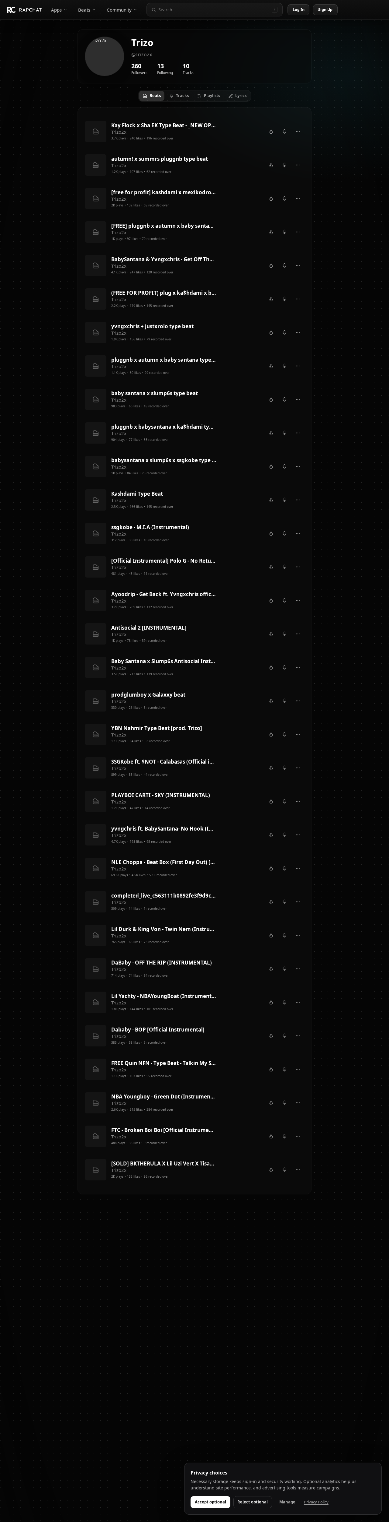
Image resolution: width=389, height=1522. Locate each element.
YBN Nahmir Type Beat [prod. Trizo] (156, 728)
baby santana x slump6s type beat (154, 393)
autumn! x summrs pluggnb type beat (159, 159)
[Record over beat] (284, 131)
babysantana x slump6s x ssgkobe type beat (163, 460)
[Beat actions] (298, 131)
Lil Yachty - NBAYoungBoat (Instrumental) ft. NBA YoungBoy (163, 996)
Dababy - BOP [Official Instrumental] (158, 1029)
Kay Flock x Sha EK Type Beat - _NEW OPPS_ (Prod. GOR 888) (163, 125)
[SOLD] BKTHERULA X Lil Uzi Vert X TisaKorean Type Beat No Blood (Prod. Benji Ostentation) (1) (163, 1163)
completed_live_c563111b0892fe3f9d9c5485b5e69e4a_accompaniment (163, 895)
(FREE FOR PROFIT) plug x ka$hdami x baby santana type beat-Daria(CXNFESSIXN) (163, 293)
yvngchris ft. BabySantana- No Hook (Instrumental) (163, 828)
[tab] (151, 96)
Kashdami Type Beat (137, 493)
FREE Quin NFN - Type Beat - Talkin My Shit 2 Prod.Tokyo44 (163, 1063)
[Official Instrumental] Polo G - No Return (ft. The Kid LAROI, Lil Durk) (163, 560)
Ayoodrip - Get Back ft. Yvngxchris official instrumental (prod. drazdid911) (163, 594)
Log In (299, 9)
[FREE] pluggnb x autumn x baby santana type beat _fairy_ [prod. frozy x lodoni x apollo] (163, 226)
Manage (287, 1502)
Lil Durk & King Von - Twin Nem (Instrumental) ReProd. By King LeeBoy (163, 929)
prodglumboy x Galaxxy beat (148, 694)
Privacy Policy (316, 1502)
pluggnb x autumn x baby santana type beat (163, 360)
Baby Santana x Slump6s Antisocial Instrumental (163, 661)
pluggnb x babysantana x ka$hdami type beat (163, 427)
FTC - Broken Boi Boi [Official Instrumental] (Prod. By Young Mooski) (163, 1130)
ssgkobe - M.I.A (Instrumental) (150, 527)
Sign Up (325, 9)
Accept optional (210, 1502)
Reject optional (252, 1502)
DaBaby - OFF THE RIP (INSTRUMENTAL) (161, 962)
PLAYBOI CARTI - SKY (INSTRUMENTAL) (160, 795)
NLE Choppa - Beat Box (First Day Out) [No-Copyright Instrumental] (163, 862)
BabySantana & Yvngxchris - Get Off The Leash (163, 259)
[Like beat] (271, 131)
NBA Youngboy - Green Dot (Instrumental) (163, 1096)
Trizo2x (118, 132)
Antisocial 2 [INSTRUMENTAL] (149, 627)
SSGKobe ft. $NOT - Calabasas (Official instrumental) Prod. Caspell (163, 761)
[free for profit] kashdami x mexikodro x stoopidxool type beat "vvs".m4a (163, 192)
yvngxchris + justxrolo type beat (152, 326)
